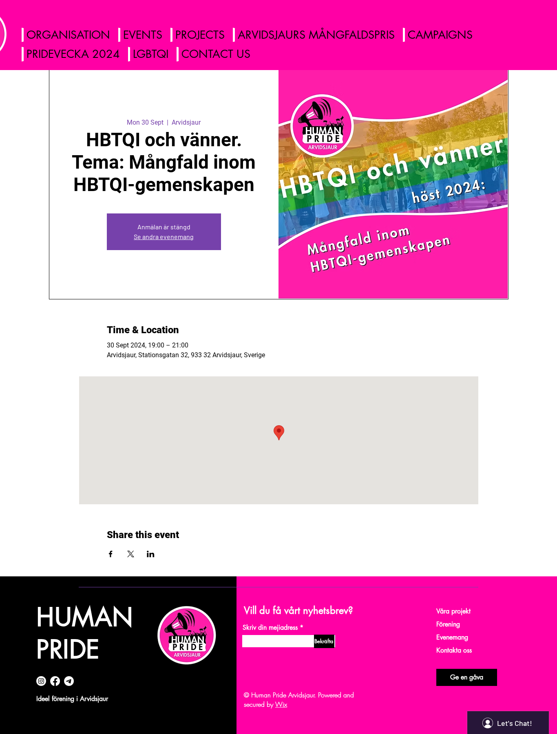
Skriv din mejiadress (270, 627)
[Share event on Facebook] (111, 554)
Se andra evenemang (164, 236)
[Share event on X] (131, 554)
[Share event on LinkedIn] (151, 554)
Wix (281, 704)
